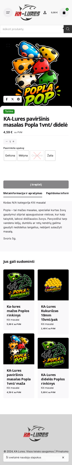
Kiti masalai (38, 202)
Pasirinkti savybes (19, 295)
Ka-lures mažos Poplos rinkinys (18, 310)
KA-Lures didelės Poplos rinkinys (53, 379)
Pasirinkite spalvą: (13, 148)
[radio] (10, 156)
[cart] (64, 12)
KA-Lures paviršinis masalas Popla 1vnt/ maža (19, 377)
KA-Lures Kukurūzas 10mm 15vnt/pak (49, 313)
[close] (63, 457)
